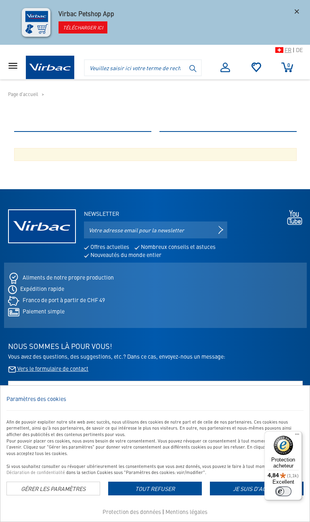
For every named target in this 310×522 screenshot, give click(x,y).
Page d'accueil (23, 94)
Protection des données (132, 511)
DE (299, 50)
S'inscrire (225, 67)
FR (288, 50)
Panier (288, 65)
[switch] (283, 491)
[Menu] (297, 436)
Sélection (256, 67)
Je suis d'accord (257, 488)
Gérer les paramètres (53, 488)
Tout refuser (155, 488)
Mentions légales (186, 511)
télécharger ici (83, 27)
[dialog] (155, 453)
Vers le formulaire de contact (52, 368)
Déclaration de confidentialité (35, 472)
